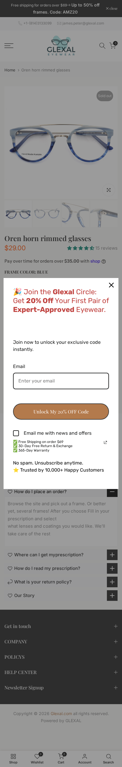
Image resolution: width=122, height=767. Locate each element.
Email (19, 366)
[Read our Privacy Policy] (105, 442)
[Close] (111, 285)
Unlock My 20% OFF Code (61, 411)
